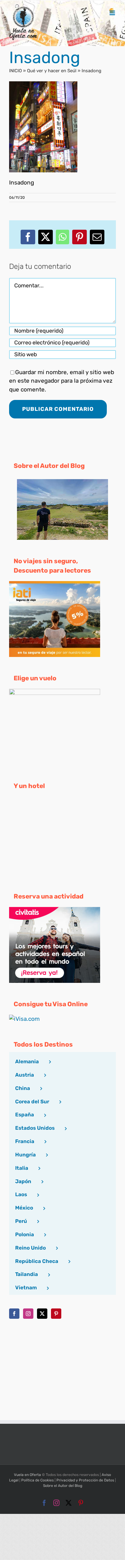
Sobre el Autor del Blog (62, 1486)
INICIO (15, 70)
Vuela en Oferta (27, 1475)
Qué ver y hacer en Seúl (51, 70)
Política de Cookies (37, 1480)
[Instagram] (28, 1313)
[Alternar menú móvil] (113, 13)
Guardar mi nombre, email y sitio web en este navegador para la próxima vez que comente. (61, 381)
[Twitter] (42, 1313)
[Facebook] (14, 1313)
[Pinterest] (56, 1313)
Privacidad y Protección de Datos (85, 1480)
